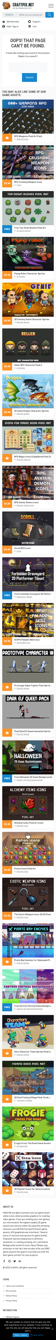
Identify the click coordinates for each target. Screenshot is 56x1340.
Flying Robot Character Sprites (29, 273)
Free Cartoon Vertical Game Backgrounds (33, 1006)
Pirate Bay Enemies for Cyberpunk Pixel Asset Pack (33, 960)
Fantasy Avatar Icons (25, 505)
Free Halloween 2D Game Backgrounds (33, 777)
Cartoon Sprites (23, 1055)
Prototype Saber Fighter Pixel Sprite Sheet (33, 685)
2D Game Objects (24, 231)
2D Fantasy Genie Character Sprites (31, 319)
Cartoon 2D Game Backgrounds (30, 1009)
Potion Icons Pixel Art (25, 868)
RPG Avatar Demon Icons (26, 502)
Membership (12, 21)
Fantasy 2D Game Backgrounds (30, 780)
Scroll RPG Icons (22, 548)
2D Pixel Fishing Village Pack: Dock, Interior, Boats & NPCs (33, 1097)
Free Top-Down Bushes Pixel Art (30, 228)
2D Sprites (21, 277)
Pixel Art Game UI (23, 460)
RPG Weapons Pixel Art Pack (28, 136)
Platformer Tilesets (24, 597)
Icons (19, 185)
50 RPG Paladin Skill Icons (27, 640)
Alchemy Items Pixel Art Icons (28, 823)
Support (36, 21)
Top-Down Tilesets (24, 1100)
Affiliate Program (12, 1317)
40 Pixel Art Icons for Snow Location (32, 1189)
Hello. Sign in (12, 26)
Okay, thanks (20, 1335)
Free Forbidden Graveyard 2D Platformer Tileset (33, 594)
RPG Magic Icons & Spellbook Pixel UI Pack (33, 457)
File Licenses (11, 1291)
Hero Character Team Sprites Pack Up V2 (33, 1052)
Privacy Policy (11, 1301)
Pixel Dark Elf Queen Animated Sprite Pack (33, 731)
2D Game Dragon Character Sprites (31, 411)
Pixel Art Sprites (23, 688)
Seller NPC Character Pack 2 (28, 365)
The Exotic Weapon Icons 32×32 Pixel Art (33, 914)
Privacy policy (37, 1335)
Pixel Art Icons (22, 139)
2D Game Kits (22, 1146)
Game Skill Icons (23, 643)
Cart (34, 26)
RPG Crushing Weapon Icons (28, 182)
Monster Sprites (23, 322)
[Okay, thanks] (52, 1329)
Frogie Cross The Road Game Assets (32, 1143)
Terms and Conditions (15, 1286)
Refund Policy (11, 1296)
